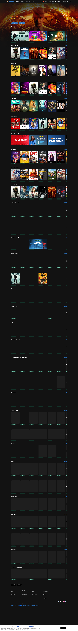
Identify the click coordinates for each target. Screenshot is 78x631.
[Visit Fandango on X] (62, 601)
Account (23, 591)
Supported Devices (45, 591)
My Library (23, 590)
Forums (44, 594)
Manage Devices (24, 594)
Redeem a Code (24, 595)
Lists (33, 590)
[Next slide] (66, 15)
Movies (12, 591)
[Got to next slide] (66, 36)
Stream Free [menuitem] (17, 1)
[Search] (70, 1)
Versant (8, 626)
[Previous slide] (63, 15)
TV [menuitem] (29, 1)
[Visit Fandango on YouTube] (60, 601)
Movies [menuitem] (27, 1)
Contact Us (44, 595)
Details (22, 23)
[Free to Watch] (20, 36)
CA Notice (28, 605)
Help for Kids (37, 605)
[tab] (11, 26)
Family (33, 591)
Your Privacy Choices (23, 605)
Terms (18, 626)
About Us (44, 590)
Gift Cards (33, 595)
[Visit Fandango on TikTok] (65, 601)
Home (12, 590)
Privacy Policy (17, 605)
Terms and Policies (33, 605)
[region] (39, 628)
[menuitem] (57, 1)
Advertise (44, 597)
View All (65, 45)
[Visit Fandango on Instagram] (64, 601)
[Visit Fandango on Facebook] (58, 601)
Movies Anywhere (34, 594)
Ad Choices (12, 605)
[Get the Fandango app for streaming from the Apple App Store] (13, 585)
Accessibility (44, 598)
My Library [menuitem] (33, 1)
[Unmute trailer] (20, 26)
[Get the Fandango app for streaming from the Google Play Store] (19, 585)
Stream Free (13, 594)
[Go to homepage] (10, 1)
